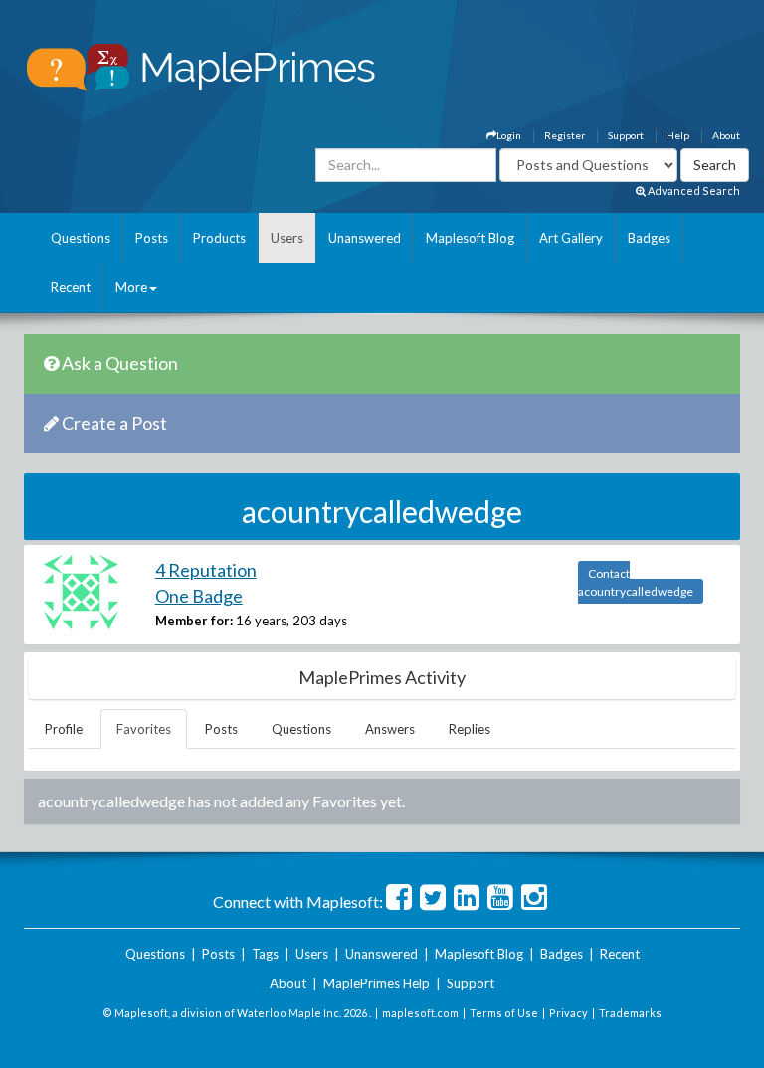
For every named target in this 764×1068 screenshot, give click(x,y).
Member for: (194, 620)
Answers (390, 729)
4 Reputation (206, 570)
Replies (469, 729)
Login (508, 135)
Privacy (568, 1012)
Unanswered (364, 238)
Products (219, 238)
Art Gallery (571, 238)
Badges (649, 238)
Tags (265, 954)
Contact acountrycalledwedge (635, 582)
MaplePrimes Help (376, 983)
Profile (64, 729)
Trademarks (630, 1012)
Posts (151, 238)
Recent (71, 287)
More (131, 287)
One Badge (199, 596)
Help (678, 135)
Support (626, 135)
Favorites (143, 729)
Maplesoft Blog (470, 238)
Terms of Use (504, 1012)
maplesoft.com (420, 1012)
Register (564, 135)
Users (287, 238)
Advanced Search (693, 190)
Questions (80, 238)
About (726, 135)
